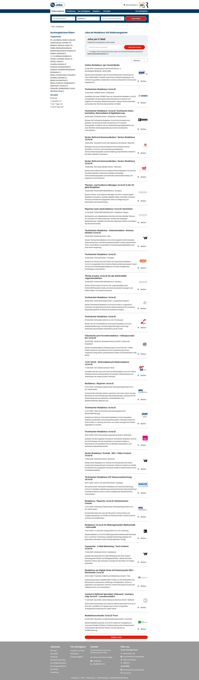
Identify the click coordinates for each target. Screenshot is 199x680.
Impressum (75, 678)
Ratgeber (96, 11)
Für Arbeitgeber (141, 11)
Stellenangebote (57, 11)
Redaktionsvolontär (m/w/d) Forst (101, 615)
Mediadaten (74, 654)
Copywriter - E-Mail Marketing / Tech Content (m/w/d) (107, 547)
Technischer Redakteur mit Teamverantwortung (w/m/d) (108, 478)
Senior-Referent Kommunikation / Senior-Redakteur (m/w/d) (110, 138)
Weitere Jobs (116, 637)
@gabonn (126, 663)
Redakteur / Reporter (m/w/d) (99, 383)
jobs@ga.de (97, 661)
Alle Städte (54, 654)
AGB (82, 678)
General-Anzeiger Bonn (129, 650)
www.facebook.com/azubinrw (133, 670)
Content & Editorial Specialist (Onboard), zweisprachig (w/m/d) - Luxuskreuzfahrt (109, 595)
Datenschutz (90, 678)
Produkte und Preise (77, 650)
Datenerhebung (102, 678)
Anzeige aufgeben (76, 657)
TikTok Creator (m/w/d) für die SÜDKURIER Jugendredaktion (105, 277)
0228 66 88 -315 (99, 664)
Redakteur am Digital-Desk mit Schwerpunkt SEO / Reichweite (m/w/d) (109, 571)
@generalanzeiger (129, 660)
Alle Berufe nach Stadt (58, 660)
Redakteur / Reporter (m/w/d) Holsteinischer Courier (106, 502)
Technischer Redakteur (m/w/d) (100, 89)
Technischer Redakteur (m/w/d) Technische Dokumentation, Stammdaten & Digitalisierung (109, 112)
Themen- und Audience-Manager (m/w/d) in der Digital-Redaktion (109, 186)
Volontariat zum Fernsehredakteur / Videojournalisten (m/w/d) (110, 336)
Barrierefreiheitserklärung (119, 678)
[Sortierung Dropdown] (144, 60)
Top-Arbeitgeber (83, 11)
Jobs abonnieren (134, 47)
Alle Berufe (54, 657)
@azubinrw (127, 673)
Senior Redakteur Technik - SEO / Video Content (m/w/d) (108, 454)
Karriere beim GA (129, 653)
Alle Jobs (53, 650)
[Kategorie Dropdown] (73, 18)
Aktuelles (106, 11)
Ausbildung (70, 11)
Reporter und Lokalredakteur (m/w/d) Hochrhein (109, 209)
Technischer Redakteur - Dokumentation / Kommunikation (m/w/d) (109, 231)
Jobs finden (136, 18)
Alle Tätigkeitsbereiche (58, 663)
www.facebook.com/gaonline (133, 656)
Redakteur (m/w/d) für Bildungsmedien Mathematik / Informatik (110, 526)
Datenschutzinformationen (96, 54)
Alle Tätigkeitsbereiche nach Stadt (58, 667)
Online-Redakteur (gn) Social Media (102, 65)
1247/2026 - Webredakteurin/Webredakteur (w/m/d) (107, 363)
